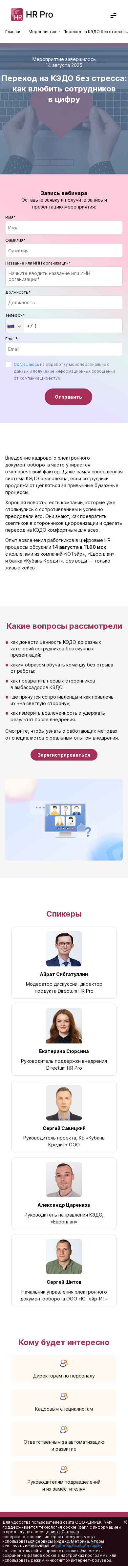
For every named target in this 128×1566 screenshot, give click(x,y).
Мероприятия (42, 31)
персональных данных (78, 1545)
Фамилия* (15, 240)
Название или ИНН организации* (38, 263)
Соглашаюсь (26, 364)
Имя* (10, 217)
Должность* (18, 292)
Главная (13, 31)
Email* (11, 338)
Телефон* (15, 315)
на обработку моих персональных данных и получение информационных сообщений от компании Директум (64, 381)
